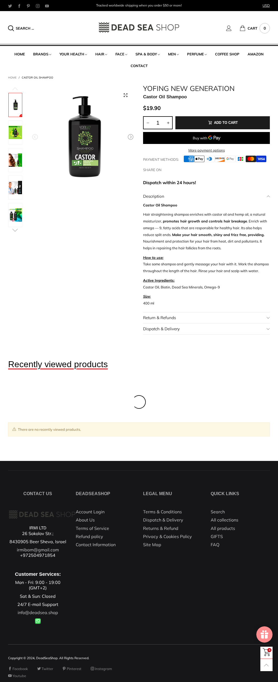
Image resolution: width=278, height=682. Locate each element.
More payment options (206, 150)
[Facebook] (19, 5)
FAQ (215, 544)
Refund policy (89, 536)
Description (153, 196)
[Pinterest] (28, 5)
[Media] (125, 95)
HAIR (99, 54)
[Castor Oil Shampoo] (83, 138)
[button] (35, 137)
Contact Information (96, 544)
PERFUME (195, 54)
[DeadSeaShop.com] (139, 27)
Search (218, 511)
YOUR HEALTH (71, 54)
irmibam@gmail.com (38, 549)
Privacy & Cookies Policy (167, 536)
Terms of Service (92, 528)
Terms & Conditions (162, 511)
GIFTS (217, 536)
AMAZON (256, 54)
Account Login (90, 511)
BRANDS (40, 54)
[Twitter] (10, 5)
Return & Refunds (159, 317)
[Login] (233, 28)
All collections (224, 520)
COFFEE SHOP (227, 54)
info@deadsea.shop (38, 612)
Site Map (152, 544)
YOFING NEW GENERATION (189, 88)
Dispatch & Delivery (161, 328)
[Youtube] (47, 5)
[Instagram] (37, 5)
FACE (119, 54)
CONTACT (139, 66)
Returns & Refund (160, 528)
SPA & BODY (146, 54)
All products (223, 528)
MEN (172, 54)
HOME (19, 54)
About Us (85, 520)
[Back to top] (266, 665)
